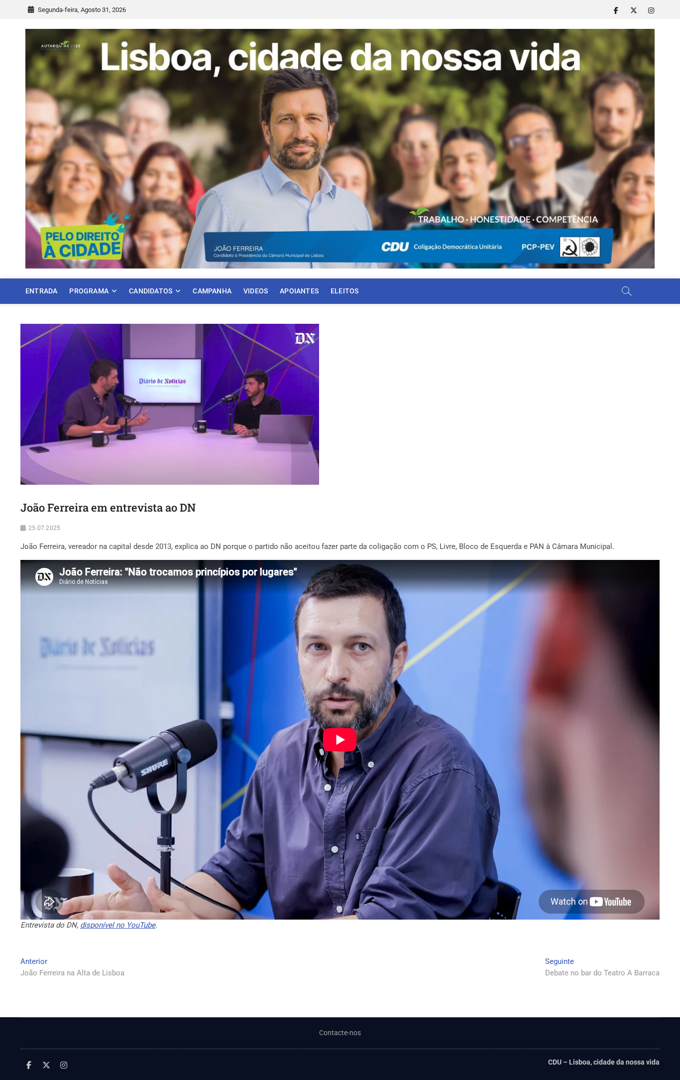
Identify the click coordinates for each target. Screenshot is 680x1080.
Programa (89, 291)
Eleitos (344, 291)
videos (255, 291)
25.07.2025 (44, 528)
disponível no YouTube (117, 925)
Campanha (212, 291)
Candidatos (150, 291)
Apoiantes (299, 291)
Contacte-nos (340, 1033)
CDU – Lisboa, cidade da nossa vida (604, 1062)
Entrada (41, 291)
